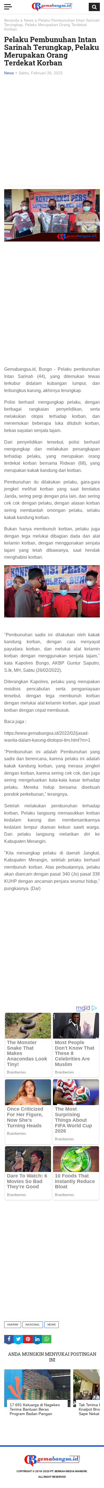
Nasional (33, 1324)
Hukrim (12, 1324)
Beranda (11, 20)
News (29, 20)
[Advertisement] (52, 131)
